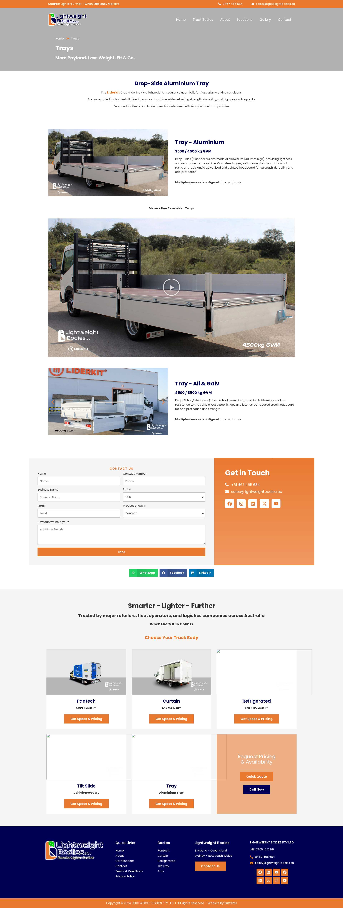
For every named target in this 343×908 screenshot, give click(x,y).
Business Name (48, 490)
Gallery (265, 19)
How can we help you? (53, 522)
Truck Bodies (203, 19)
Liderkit (113, 92)
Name (42, 474)
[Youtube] (276, 503)
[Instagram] (241, 503)
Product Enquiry (134, 506)
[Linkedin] (252, 503)
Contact (284, 19)
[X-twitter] (264, 503)
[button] (52, 163)
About (225, 19)
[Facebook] (229, 503)
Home (181, 19)
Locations (244, 19)
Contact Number (135, 474)
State (127, 489)
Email (41, 506)
